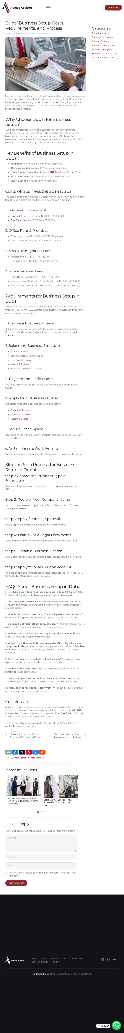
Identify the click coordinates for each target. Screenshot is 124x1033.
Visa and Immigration (103, 57)
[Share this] (15, 752)
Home (35, 958)
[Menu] (62, 7)
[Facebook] (102, 959)
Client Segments (40, 961)
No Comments (43, 33)
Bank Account (99, 33)
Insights (56, 961)
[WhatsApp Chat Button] (116, 1025)
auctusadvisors (41, 974)
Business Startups (101, 49)
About (44, 958)
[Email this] (8, 752)
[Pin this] (29, 752)
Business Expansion (102, 37)
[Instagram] (108, 959)
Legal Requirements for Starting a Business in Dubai (22, 797)
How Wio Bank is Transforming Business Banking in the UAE (59, 795)
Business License (100, 45)
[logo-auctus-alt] (17, 7)
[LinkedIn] (114, 959)
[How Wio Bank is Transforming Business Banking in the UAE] (60, 776)
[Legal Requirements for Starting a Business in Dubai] (22, 776)
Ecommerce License (102, 53)
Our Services (76, 958)
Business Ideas (99, 41)
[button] (37, 811)
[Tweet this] (22, 752)
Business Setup (58, 958)
